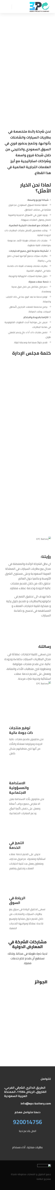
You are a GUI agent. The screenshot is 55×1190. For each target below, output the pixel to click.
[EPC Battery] (39, 6)
